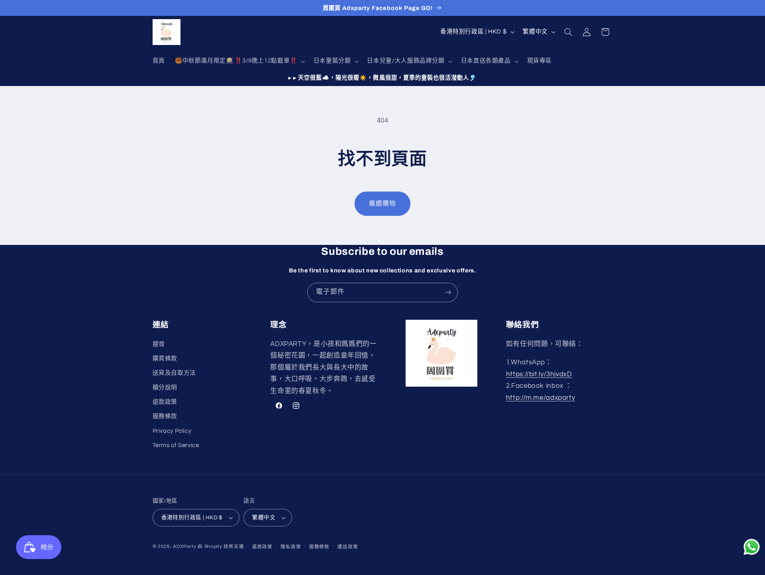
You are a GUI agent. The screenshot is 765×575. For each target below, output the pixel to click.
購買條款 (165, 359)
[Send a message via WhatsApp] (751, 547)
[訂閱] (448, 292)
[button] (239, 61)
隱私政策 (290, 547)
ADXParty (184, 546)
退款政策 (165, 402)
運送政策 (347, 547)
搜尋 (159, 344)
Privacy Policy (172, 431)
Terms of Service (176, 445)
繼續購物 (382, 203)
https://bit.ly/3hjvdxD (539, 373)
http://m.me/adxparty (540, 397)
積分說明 (165, 388)
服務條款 (165, 416)
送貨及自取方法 (174, 373)
